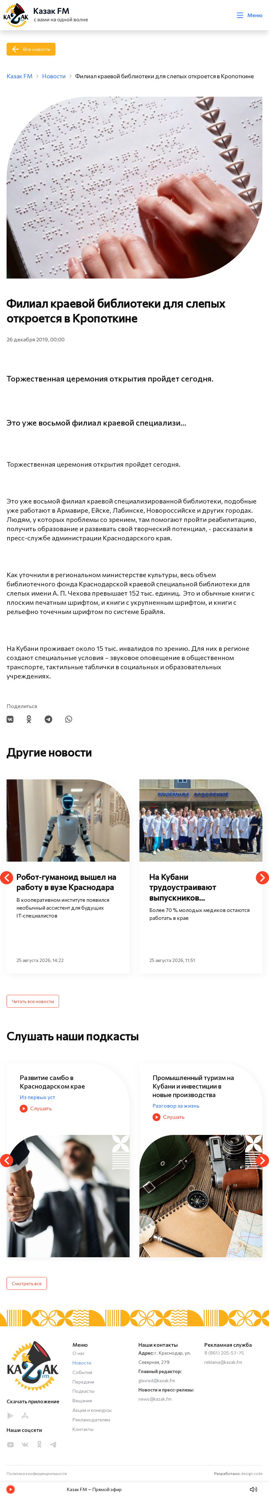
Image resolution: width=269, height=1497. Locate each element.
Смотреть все (27, 1283)
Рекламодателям (91, 1419)
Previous (6, 877)
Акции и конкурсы (92, 1410)
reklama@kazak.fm (223, 1362)
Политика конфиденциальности (37, 1473)
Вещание (82, 1400)
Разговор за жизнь (43, 1105)
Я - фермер (167, 1097)
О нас (78, 1353)
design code (251, 1473)
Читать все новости (33, 1001)
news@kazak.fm (155, 1399)
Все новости (36, 49)
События (82, 1372)
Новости (81, 1362)
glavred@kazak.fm (156, 1380)
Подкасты (83, 1391)
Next (262, 877)
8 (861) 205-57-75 (224, 1353)
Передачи (83, 1382)
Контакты (82, 1429)
